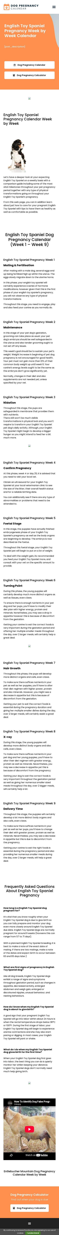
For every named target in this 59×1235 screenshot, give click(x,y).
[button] (54, 7)
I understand (33, 1233)
